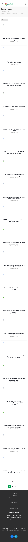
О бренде (14, 495)
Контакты (14, 502)
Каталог (14, 506)
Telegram (16, 536)
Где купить (14, 500)
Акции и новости (14, 508)
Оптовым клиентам (14, 497)
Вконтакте (12, 536)
